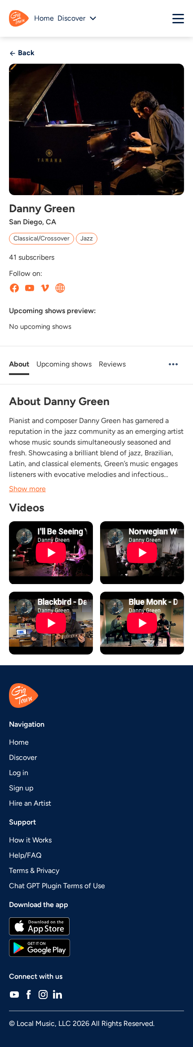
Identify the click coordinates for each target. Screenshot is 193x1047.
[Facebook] (29, 994)
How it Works (30, 840)
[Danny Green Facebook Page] (14, 288)
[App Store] (96, 926)
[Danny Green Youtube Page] (29, 288)
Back (25, 52)
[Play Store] (96, 948)
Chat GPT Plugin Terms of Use (57, 885)
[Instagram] (43, 994)
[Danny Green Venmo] (44, 288)
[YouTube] (14, 994)
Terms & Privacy (34, 870)
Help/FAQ (25, 855)
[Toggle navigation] (178, 18)
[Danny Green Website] (60, 288)
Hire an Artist (30, 803)
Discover (23, 757)
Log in (18, 772)
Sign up (21, 788)
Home (44, 18)
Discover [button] (71, 18)
